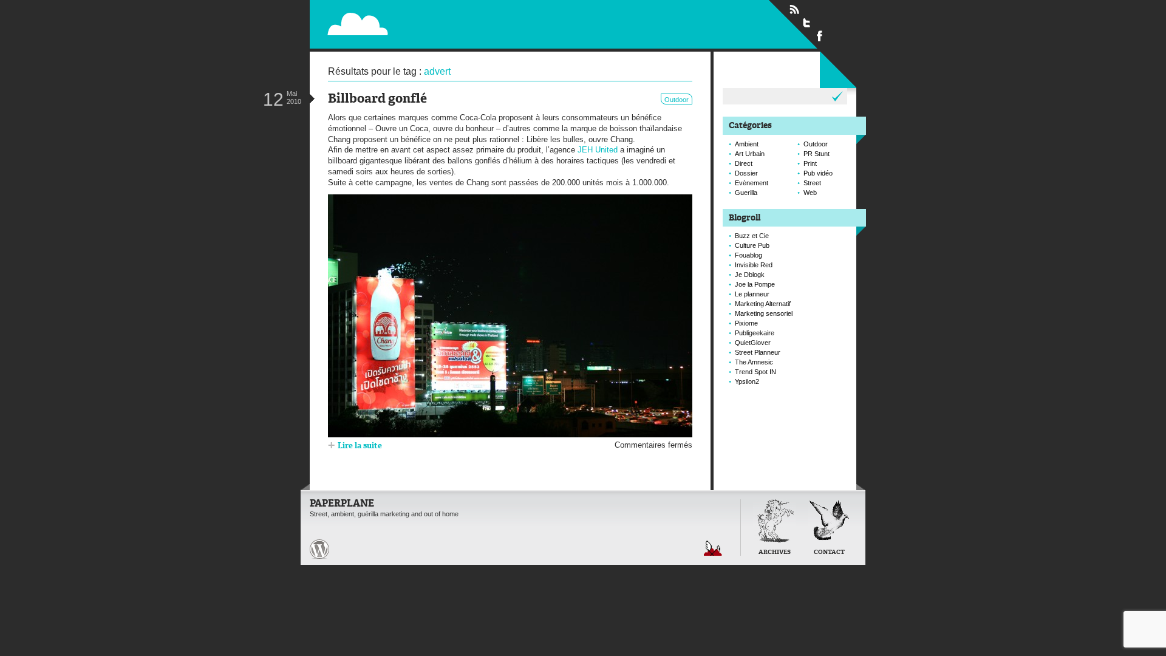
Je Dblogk (750, 274)
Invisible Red (753, 264)
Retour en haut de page (713, 548)
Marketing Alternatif (763, 303)
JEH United (598, 149)
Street (812, 182)
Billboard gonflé (377, 99)
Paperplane (434, 23)
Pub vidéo (818, 173)
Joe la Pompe (755, 284)
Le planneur (752, 294)
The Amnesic (754, 362)
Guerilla (746, 192)
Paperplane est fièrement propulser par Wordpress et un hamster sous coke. (319, 549)
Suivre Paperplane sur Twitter (807, 22)
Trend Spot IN (755, 371)
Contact (829, 552)
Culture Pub (752, 245)
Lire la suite (360, 446)
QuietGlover (753, 342)
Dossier (746, 173)
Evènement (751, 182)
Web (810, 192)
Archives (775, 552)
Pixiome (746, 323)
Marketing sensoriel (764, 313)
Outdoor (676, 99)
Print (810, 163)
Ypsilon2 (747, 381)
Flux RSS (794, 10)
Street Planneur (757, 352)
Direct (743, 163)
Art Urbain (750, 153)
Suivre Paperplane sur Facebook (820, 35)
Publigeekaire (754, 333)
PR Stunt (816, 153)
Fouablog (748, 255)
